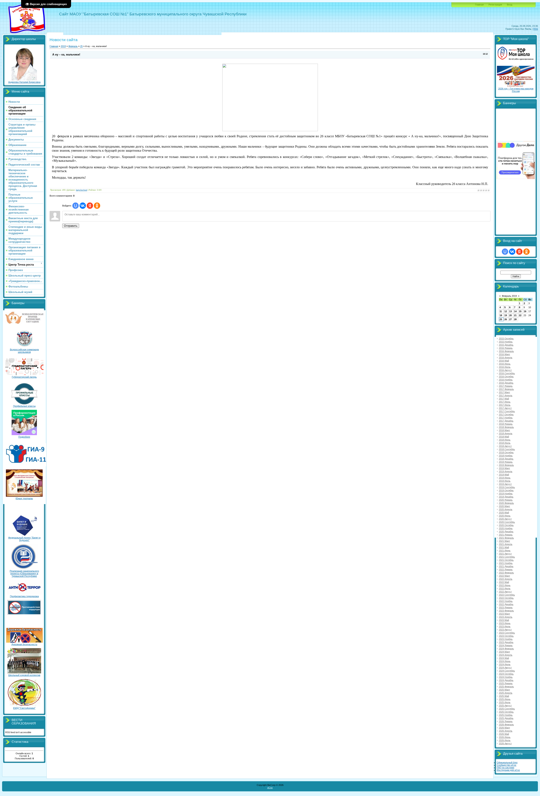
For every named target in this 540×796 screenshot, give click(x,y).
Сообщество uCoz (506, 765)
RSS (535, 29)
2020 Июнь (504, 515)
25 (81, 46)
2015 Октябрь (506, 338)
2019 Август (505, 484)
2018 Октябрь (506, 452)
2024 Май (504, 658)
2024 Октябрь (506, 674)
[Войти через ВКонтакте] (83, 205)
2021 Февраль (506, 538)
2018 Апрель (505, 433)
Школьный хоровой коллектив (24, 675)
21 (515, 315)
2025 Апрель (505, 693)
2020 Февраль (506, 503)
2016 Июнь (504, 364)
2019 (63, 46)
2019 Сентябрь (507, 487)
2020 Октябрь (506, 525)
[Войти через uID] (75, 205)
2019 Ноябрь (506, 493)
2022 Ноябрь (506, 601)
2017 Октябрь (506, 414)
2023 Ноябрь (506, 639)
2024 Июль (504, 664)
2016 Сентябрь (507, 373)
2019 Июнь (504, 477)
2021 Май (504, 547)
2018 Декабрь (506, 458)
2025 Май (504, 696)
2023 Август (505, 629)
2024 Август (505, 667)
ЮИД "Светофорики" (24, 708)
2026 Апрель (505, 731)
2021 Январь (506, 534)
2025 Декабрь (506, 718)
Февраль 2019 (509, 296)
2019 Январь (506, 462)
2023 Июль (504, 626)
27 (510, 319)
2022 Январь (506, 569)
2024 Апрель (505, 655)
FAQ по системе (505, 767)
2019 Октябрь (506, 490)
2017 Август (505, 408)
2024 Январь (506, 645)
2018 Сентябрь (507, 449)
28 (515, 319)
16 (525, 311)
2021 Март (504, 541)
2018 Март (504, 430)
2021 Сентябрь (507, 557)
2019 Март (504, 468)
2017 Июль (504, 405)
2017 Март (504, 392)
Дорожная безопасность (24, 644)
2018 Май (504, 436)
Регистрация (495, 4)
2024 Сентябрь (507, 670)
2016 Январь (506, 348)
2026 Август (505, 743)
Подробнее (24, 437)
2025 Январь (506, 683)
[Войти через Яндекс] (90, 205)
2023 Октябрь (506, 636)
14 (515, 311)
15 (520, 311)
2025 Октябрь (506, 712)
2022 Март (504, 576)
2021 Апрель (505, 544)
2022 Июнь (504, 585)
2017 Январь (506, 386)
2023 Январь (506, 607)
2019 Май (504, 474)
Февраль (73, 46)
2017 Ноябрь (506, 417)
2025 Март (504, 689)
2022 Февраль (506, 572)
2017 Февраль (506, 389)
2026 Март (504, 727)
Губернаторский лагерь (24, 377)
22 (520, 315)
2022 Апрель (505, 579)
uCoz (270, 787)
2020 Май (504, 512)
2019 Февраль (506, 465)
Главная (479, 4)
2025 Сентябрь (507, 708)
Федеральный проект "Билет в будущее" (24, 538)
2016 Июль (504, 367)
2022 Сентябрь (507, 595)
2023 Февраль (506, 610)
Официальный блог (507, 762)
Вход (509, 4)
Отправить (70, 225)
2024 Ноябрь (506, 677)
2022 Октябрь (506, 598)
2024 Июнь (504, 661)
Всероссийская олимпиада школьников (24, 350)
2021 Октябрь (506, 560)
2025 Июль (504, 702)
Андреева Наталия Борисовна (24, 82)
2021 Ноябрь (506, 563)
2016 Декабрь (506, 383)
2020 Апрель (505, 509)
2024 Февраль (506, 648)
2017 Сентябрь (507, 411)
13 (510, 311)
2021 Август (505, 553)
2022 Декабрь (506, 604)
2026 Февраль (506, 724)
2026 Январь (506, 721)
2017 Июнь (504, 402)
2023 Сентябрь (507, 632)
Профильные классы (24, 406)
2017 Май (504, 398)
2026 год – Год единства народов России (515, 89)
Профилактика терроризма (24, 596)
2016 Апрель (505, 357)
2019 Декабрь (506, 496)
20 (510, 315)
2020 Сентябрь (507, 522)
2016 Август (505, 370)
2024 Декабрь (506, 680)
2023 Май (504, 620)
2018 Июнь (504, 439)
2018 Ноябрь (506, 455)
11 (501, 311)
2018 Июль (504, 443)
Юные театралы (24, 498)
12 (505, 311)
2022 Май (504, 582)
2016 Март (504, 354)
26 (505, 319)
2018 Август (505, 446)
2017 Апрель (505, 395)
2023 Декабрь (506, 642)
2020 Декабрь (506, 531)
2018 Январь (506, 424)
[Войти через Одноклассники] (97, 205)
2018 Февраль (506, 427)
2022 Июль (504, 588)
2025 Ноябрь (506, 715)
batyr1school (81, 190)
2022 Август (505, 591)
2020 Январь (506, 500)
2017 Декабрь (506, 421)
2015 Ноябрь (506, 341)
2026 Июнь (504, 737)
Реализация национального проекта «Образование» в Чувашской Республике (24, 573)
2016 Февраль (506, 351)
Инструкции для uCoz (508, 770)
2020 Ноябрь (506, 528)
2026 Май (504, 734)
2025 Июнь (504, 699)
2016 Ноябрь (506, 379)
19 (505, 315)
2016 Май (504, 360)
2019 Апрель (505, 471)
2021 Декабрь (506, 566)
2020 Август (505, 519)
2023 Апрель (505, 617)
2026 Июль (504, 740)
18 (501, 315)
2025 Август (505, 705)
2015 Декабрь (506, 345)
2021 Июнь (504, 550)
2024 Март (504, 651)
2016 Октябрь (506, 376)
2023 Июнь (504, 623)
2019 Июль (504, 481)
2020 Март (504, 506)
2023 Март (504, 614)
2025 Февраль (506, 686)
